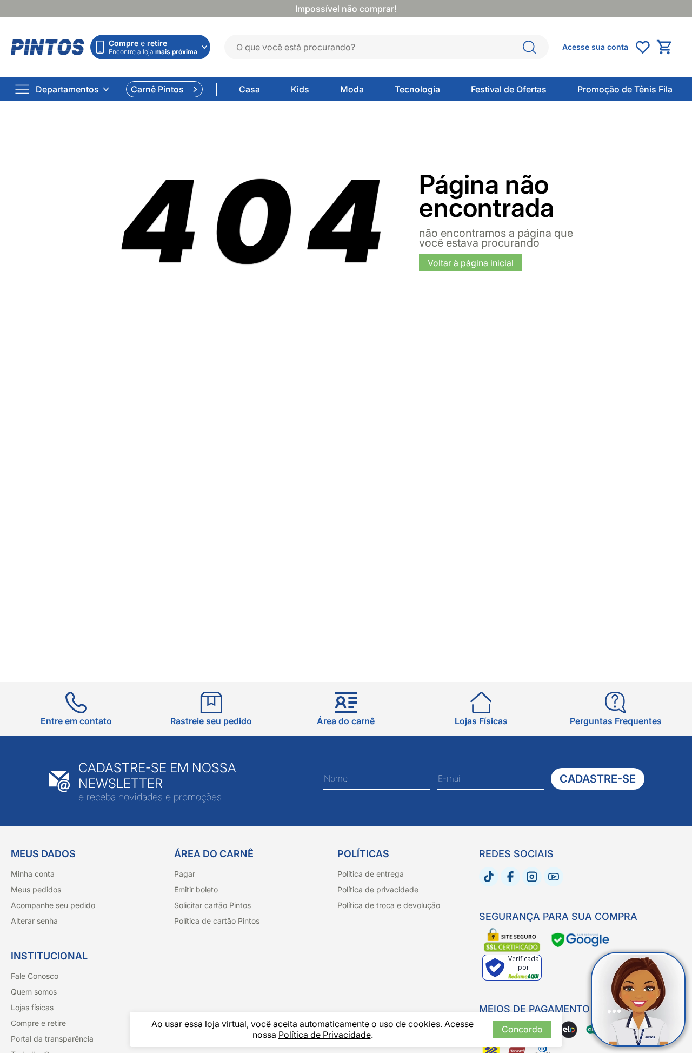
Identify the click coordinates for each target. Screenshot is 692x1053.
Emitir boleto (196, 889)
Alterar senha (34, 920)
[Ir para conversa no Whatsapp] (638, 999)
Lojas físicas (32, 1007)
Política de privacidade (377, 889)
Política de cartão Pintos (217, 920)
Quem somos (34, 991)
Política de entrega (370, 873)
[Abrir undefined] (642, 47)
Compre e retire (38, 1023)
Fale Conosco (34, 976)
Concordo (522, 1029)
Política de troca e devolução (388, 905)
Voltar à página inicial (471, 262)
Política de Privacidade (324, 1034)
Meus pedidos (36, 889)
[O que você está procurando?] (529, 47)
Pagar (184, 873)
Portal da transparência (52, 1038)
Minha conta (33, 873)
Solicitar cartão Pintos (212, 905)
